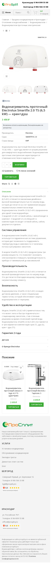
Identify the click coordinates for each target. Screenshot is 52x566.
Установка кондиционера (13, 448)
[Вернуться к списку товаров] (6, 30)
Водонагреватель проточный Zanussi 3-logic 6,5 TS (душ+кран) (13, 392)
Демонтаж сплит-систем (12, 462)
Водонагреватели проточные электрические (21, 25)
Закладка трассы (9, 457)
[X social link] (9, 184)
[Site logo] (10, 4)
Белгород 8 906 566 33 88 (35, 7)
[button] (4, 57)
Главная (5, 19)
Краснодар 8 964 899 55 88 (35, 2)
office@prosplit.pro (10, 522)
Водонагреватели (37, 22)
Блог (4, 466)
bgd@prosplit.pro (9, 484)
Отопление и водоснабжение (14, 22)
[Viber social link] (18, 184)
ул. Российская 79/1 (10, 515)
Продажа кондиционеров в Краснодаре (29, 19)
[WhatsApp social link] (12, 184)
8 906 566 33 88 (17, 480)
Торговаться (10, 177)
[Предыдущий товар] (3, 30)
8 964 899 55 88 (17, 518)
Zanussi (13, 399)
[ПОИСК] (28, 12)
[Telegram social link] (15, 184)
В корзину (19, 165)
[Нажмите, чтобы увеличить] (6, 76)
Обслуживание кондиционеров (15, 453)
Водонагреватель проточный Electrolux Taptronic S (36, 390)
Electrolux (36, 396)
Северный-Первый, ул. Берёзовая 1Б (18, 477)
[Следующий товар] (9, 30)
